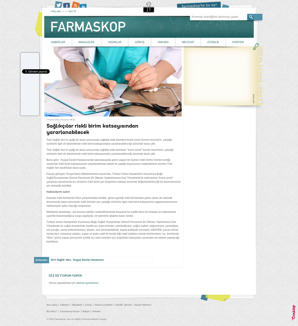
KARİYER (238, 42)
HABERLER (58, 42)
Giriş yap (55, 11)
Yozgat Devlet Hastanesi (88, 260)
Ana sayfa (51, 304)
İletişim (86, 311)
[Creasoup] (294, 313)
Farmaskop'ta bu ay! (203, 5)
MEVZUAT (188, 42)
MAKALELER (86, 42)
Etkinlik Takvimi (123, 304)
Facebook (67, 4)
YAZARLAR (115, 42)
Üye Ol (72, 11)
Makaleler (77, 304)
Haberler (64, 304)
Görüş (88, 304)
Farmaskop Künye (70, 311)
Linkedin (84, 4)
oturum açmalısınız (87, 282)
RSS (76, 4)
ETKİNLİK (213, 42)
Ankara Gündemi (104, 304)
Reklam (96, 311)
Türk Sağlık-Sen (60, 260)
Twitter (58, 4)
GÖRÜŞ (139, 42)
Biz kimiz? (51, 311)
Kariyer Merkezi (142, 304)
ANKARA (163, 42)
